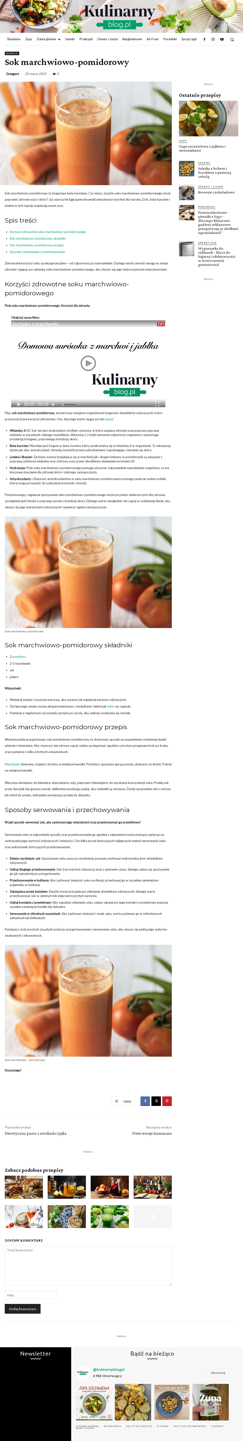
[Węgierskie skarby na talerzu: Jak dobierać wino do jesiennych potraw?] (24, 1187)
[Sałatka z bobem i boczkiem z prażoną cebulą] (186, 168)
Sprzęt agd (207, 242)
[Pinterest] (167, 1101)
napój (109, 419)
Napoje (12, 53)
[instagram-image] (94, 1402)
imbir (110, 706)
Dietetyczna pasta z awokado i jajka (36, 1133)
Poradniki (206, 206)
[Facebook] (204, 39)
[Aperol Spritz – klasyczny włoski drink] (24, 1216)
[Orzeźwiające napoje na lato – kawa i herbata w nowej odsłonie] (67, 1216)
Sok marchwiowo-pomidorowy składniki (38, 238)
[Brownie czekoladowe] (186, 192)
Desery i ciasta (211, 186)
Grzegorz (12, 73)
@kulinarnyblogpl (108, 1369)
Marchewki (12, 764)
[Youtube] (221, 39)
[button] (232, 39)
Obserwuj (218, 1373)
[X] (156, 1101)
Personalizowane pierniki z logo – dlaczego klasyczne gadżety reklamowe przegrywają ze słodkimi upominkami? (218, 222)
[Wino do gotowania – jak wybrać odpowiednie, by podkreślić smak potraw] (153, 1187)
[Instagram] (213, 39)
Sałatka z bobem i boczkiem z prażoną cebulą (214, 172)
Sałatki (204, 162)
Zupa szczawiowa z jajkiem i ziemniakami (202, 148)
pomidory (19, 657)
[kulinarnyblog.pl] (120, 17)
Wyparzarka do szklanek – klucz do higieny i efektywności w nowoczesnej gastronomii (216, 256)
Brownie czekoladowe (216, 192)
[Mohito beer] (153, 1216)
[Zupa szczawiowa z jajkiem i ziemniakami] (208, 118)
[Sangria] (110, 1187)
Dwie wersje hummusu (152, 1133)
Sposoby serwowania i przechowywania (37, 252)
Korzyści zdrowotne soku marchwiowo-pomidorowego (48, 232)
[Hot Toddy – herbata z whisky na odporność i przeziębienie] (67, 1187)
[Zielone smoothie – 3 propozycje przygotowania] (110, 1216)
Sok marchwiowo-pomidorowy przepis (37, 245)
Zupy (183, 140)
